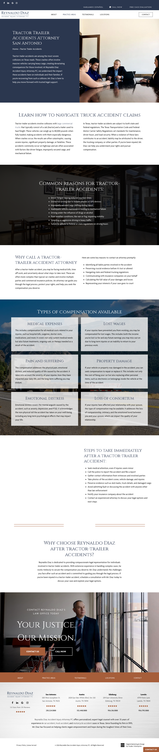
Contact (138, 678)
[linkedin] (8, 3)
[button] (32, 651)
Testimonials (80, 678)
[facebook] (4, 3)
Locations (110, 678)
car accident (49, 723)
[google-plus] (12, 3)
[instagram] (16, 3)
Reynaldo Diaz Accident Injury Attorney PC (54, 719)
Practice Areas (48, 678)
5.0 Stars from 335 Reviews (20, 707)
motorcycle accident (82, 723)
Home (15, 49)
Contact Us (151, 749)
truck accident (62, 723)
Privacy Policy (21, 745)
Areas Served (31, 745)
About (20, 678)
